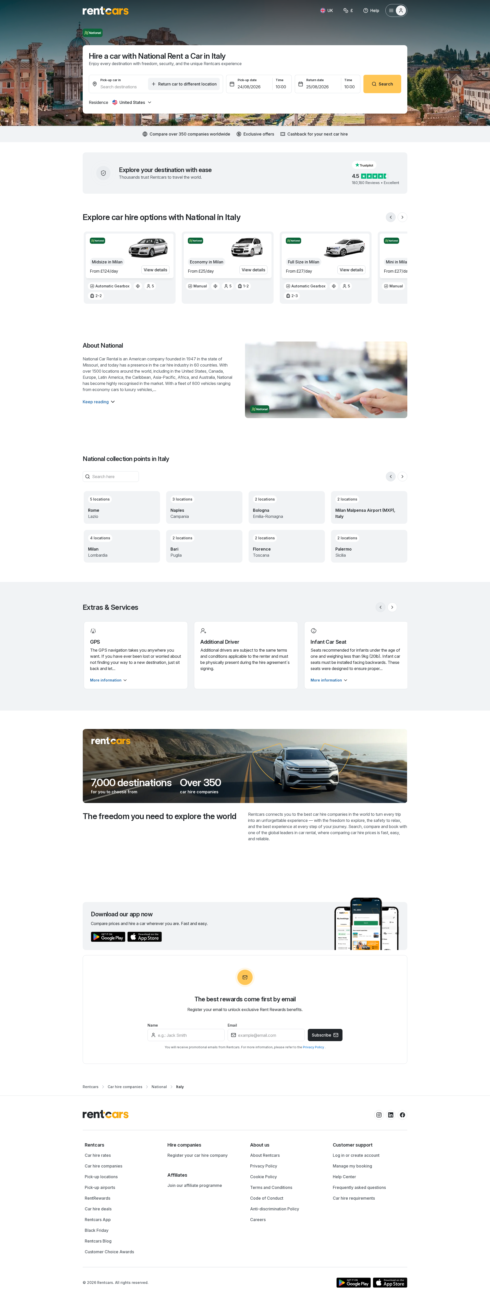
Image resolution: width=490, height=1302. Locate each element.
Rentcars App (98, 1219)
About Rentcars (265, 1155)
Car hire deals (98, 1208)
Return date (315, 80)
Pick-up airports (100, 1187)
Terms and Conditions (271, 1187)
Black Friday (96, 1230)
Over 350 (200, 782)
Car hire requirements (354, 1198)
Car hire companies (125, 1087)
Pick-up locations (101, 1176)
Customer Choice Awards (109, 1251)
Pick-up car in (110, 80)
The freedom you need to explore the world (160, 816)
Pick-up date (247, 80)
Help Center (344, 1176)
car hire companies (199, 791)
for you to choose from (114, 791)
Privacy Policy (314, 1047)
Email (232, 1025)
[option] (109, 286)
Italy (180, 1087)
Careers (258, 1219)
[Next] (402, 217)
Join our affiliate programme (194, 1185)
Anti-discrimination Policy (274, 1208)
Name (153, 1025)
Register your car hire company (197, 1155)
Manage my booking (352, 1166)
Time (280, 80)
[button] (368, 165)
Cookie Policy (263, 1176)
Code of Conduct (266, 1198)
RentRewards (97, 1198)
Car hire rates (98, 1155)
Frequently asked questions (359, 1187)
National (159, 1087)
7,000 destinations (131, 782)
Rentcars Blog (98, 1241)
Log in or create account (356, 1155)
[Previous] (391, 217)
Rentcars (91, 1087)
